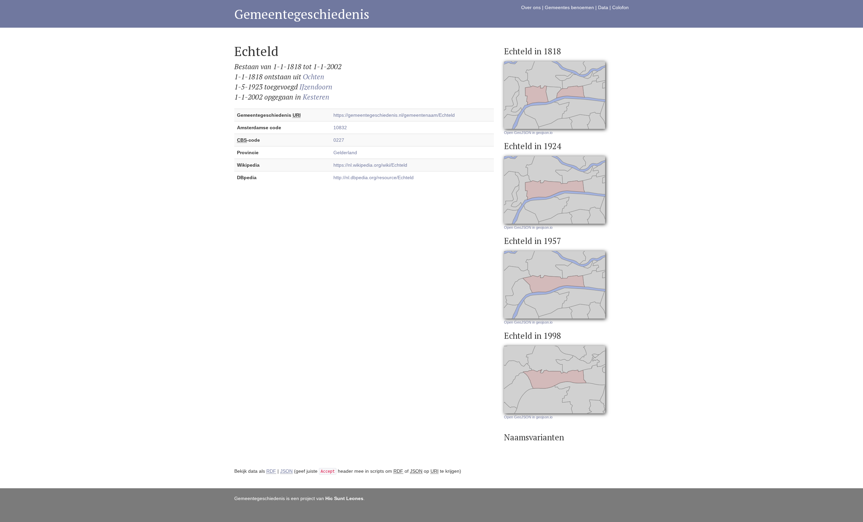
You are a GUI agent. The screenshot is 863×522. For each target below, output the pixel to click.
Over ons (531, 7)
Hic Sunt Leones (344, 498)
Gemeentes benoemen (569, 7)
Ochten (313, 76)
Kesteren (316, 97)
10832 (340, 127)
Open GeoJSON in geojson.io (528, 133)
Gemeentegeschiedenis (301, 14)
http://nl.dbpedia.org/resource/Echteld (373, 177)
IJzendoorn (315, 86)
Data (603, 7)
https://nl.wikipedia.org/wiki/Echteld (370, 165)
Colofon (620, 7)
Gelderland (345, 152)
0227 (338, 140)
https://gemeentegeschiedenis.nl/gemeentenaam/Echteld (394, 115)
